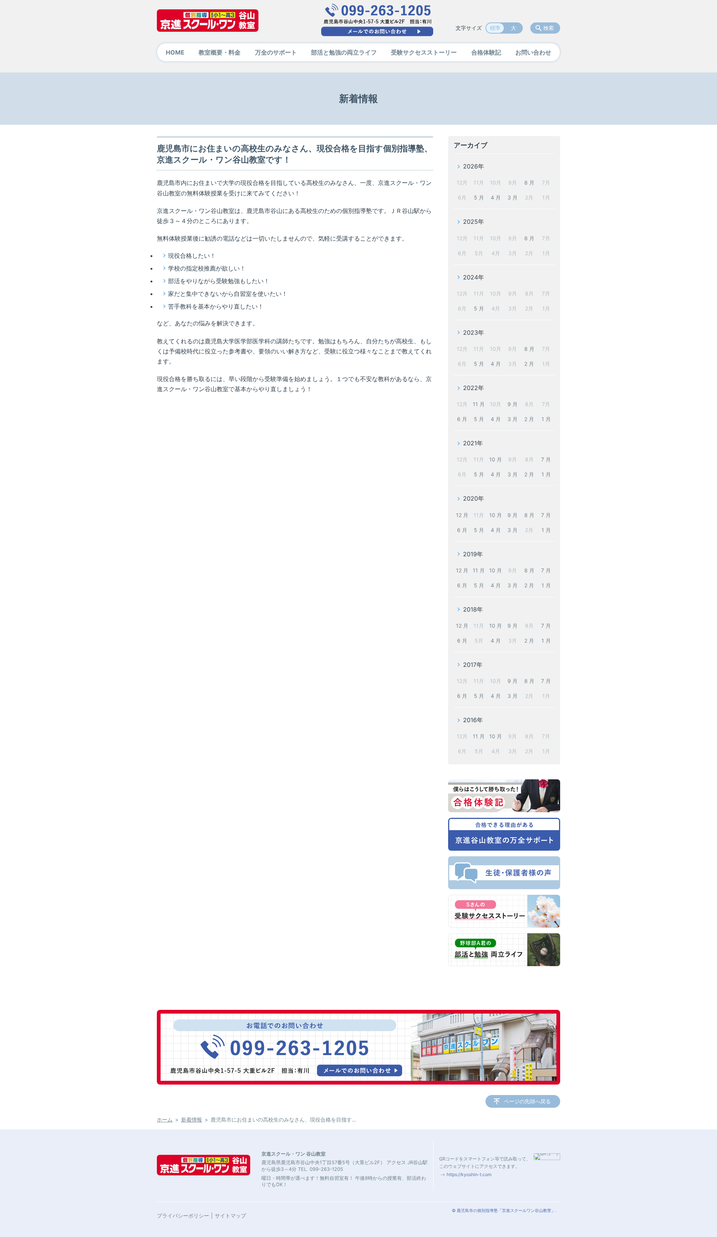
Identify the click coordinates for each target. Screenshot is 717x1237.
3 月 (513, 197)
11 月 (479, 404)
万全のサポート (276, 52)
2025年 (473, 221)
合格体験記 (486, 52)
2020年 (473, 498)
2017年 (472, 664)
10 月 (495, 459)
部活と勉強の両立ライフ (344, 52)
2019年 (473, 554)
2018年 (473, 609)
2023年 (473, 332)
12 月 (462, 515)
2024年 (473, 277)
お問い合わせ (533, 52)
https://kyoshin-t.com (469, 1174)
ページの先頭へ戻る (527, 1101)
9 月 (513, 404)
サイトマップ (230, 1215)
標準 (495, 28)
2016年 (473, 720)
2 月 (529, 364)
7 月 (546, 459)
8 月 (529, 182)
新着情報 (191, 1119)
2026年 (473, 166)
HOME (175, 52)
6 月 (462, 419)
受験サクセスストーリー (424, 52)
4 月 (496, 197)
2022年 (473, 388)
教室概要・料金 (219, 52)
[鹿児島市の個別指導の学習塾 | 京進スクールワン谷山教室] (207, 20)
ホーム (165, 1119)
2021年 (473, 443)
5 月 (479, 197)
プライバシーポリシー (183, 1215)
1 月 (546, 419)
